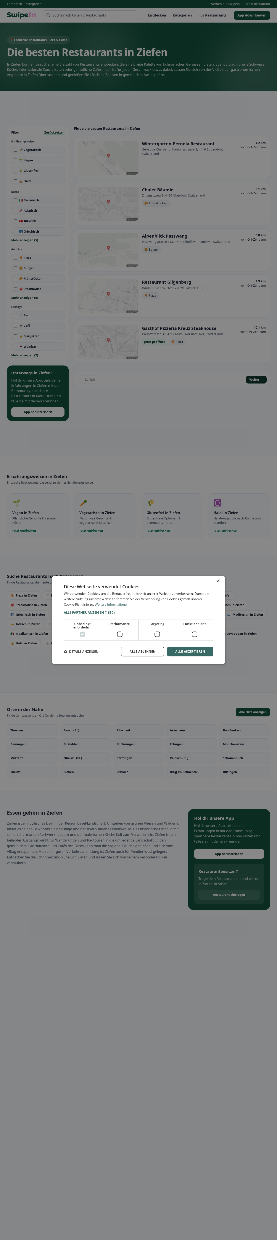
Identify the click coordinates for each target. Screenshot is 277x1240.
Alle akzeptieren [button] (190, 651)
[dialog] (138, 620)
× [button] (218, 581)
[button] (138, 612)
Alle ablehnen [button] (142, 651)
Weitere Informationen (112, 604)
